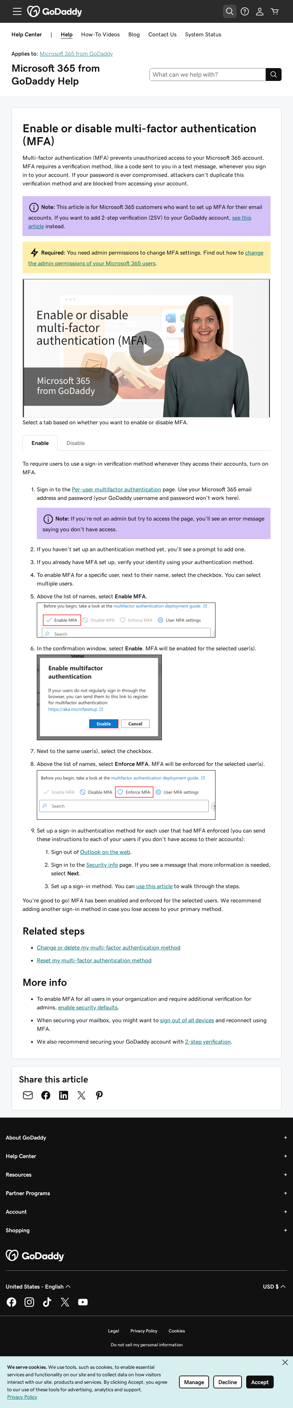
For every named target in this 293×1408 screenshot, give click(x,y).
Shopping (18, 1230)
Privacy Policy (143, 1330)
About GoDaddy (26, 1137)
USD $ (271, 1286)
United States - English (35, 1286)
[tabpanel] (146, 686)
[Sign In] (260, 11)
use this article (154, 886)
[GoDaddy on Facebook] (11, 1306)
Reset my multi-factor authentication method (94, 960)
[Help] (245, 11)
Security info (102, 864)
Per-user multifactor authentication (116, 489)
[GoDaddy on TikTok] (47, 1306)
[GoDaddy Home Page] (35, 1256)
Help (67, 34)
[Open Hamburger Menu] (14, 11)
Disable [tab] (75, 443)
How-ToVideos (100, 34)
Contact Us (162, 34)
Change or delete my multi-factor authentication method (108, 947)
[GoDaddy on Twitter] (65, 1306)
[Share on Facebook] (46, 1095)
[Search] (274, 74)
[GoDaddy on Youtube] (83, 1306)
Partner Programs (28, 1193)
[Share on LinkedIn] (64, 1095)
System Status (203, 34)
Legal (113, 1330)
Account (16, 1211)
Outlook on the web (105, 852)
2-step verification (208, 1041)
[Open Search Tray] (230, 11)
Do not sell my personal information (147, 1344)
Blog (134, 34)
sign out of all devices (187, 1020)
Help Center (21, 1156)
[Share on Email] (28, 1095)
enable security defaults (88, 1007)
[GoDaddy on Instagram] (29, 1306)
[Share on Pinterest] (99, 1095)
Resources (18, 1174)
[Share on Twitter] (81, 1095)
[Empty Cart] (275, 11)
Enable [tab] (40, 443)
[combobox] (208, 74)
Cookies (177, 1330)
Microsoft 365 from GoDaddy (76, 53)
